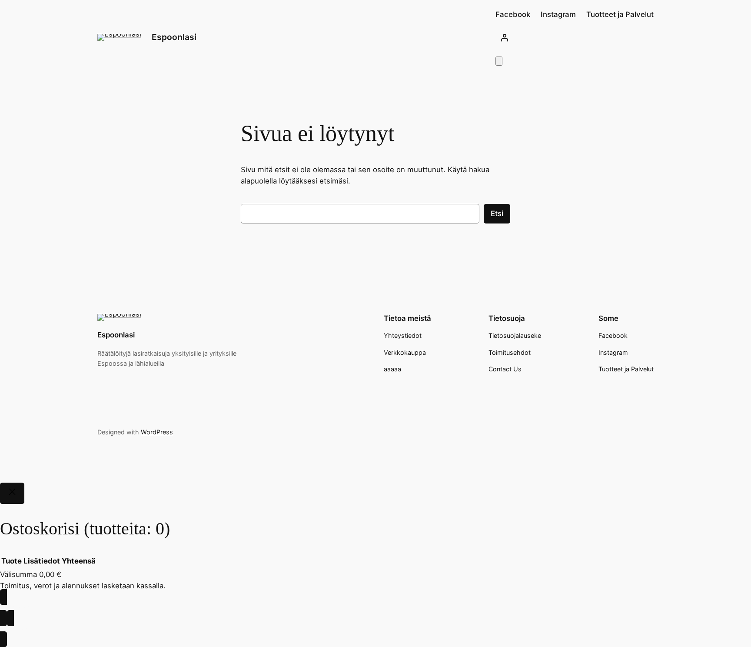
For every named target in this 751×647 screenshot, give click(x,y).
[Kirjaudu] (574, 37)
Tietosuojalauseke (514, 335)
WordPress (157, 432)
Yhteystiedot (403, 335)
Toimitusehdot (509, 352)
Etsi (497, 213)
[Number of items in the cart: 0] (498, 61)
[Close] (12, 493)
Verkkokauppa (405, 352)
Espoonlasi (174, 37)
